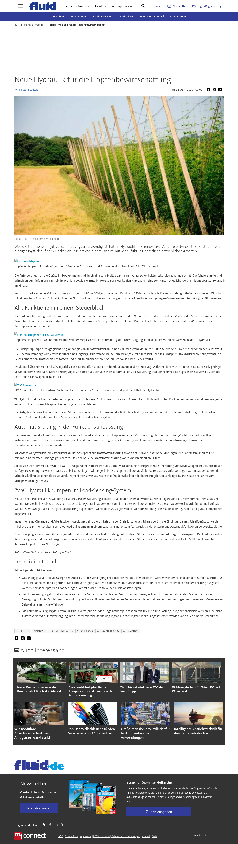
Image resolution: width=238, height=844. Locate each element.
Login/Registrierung (209, 6)
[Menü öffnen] (20, 6)
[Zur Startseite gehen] (43, 6)
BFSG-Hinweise (101, 836)
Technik (56, 16)
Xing (45, 824)
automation (130, 630)
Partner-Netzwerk (75, 6)
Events (99, 6)
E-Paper (157, 6)
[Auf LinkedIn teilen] (220, 90)
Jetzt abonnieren (39, 808)
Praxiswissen (126, 16)
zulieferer (22, 630)
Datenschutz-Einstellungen (125, 836)
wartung (39, 630)
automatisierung (108, 630)
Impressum (85, 836)
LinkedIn (57, 824)
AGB (60, 836)
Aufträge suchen (122, 6)
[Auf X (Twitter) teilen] (215, 90)
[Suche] (143, 6)
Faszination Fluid (103, 16)
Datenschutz (71, 836)
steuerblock (85, 630)
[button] (21, 721)
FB (51, 824)
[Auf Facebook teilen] (209, 90)
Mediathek (176, 16)
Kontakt (146, 836)
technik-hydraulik (61, 630)
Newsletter (180, 6)
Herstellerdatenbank (152, 16)
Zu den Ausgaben (159, 811)
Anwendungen (78, 16)
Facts (154, 836)
